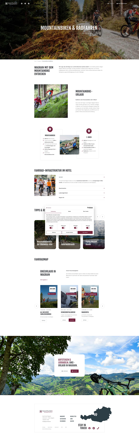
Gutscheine (63, 419)
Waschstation (62, 188)
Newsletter (73, 416)
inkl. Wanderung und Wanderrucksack (92, 294)
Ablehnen (54, 232)
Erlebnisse (63, 421)
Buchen (72, 320)
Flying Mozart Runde (91, 243)
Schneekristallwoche (68, 312)
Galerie (72, 421)
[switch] (63, 228)
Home (35, 61)
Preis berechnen (122, 3)
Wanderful (85, 312)
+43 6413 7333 (45, 419)
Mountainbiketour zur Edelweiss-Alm (44, 243)
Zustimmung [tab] (53, 211)
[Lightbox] (51, 101)
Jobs (71, 419)
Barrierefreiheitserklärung (46, 428)
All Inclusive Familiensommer (45, 313)
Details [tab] (69, 211)
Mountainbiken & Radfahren (47, 61)
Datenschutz (50, 427)
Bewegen (39, 61)
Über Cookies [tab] (85, 211)
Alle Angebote (43, 279)
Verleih (61, 177)
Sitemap (43, 427)
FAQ (62, 427)
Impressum (57, 427)
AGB (66, 427)
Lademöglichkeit (63, 193)
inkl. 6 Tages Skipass (71, 293)
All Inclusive (52, 293)
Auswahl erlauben (69, 232)
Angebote (62, 416)
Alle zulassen (85, 232)
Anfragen (111, 3)
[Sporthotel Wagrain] (96, 414)
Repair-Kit (61, 197)
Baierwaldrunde (68, 244)
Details (43, 320)
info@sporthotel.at (46, 421)
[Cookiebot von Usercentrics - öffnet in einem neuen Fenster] (88, 208)
